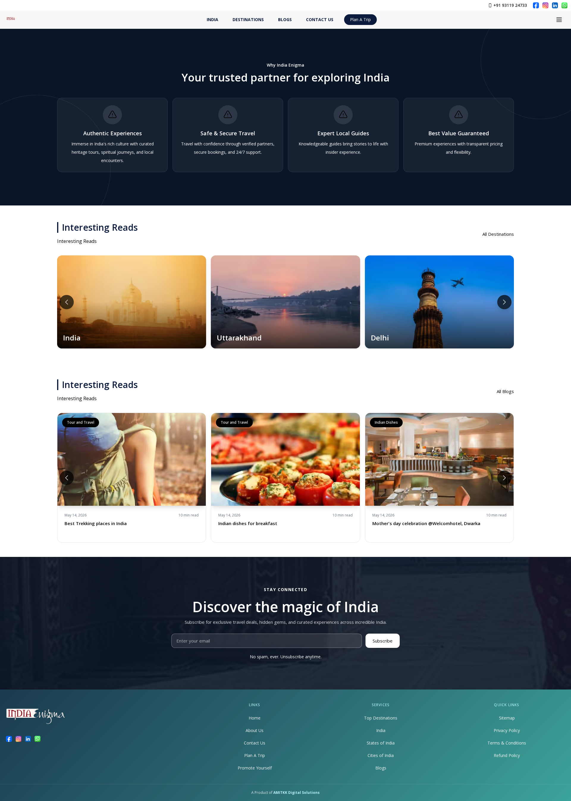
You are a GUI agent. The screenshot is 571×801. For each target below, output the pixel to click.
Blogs (380, 768)
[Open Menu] (559, 20)
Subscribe (383, 641)
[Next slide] (504, 302)
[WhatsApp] (564, 5)
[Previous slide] (66, 302)
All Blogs (505, 391)
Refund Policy (507, 755)
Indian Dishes (386, 422)
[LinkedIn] (555, 5)
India (380, 730)
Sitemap (507, 718)
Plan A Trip (360, 19)
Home (255, 718)
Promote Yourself (255, 768)
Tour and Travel (80, 422)
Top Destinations (380, 718)
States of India (381, 743)
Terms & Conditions (506, 743)
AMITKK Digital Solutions (296, 792)
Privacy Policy (507, 730)
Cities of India (381, 755)
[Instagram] (545, 5)
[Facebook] (536, 5)
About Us (254, 730)
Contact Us (254, 743)
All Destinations (498, 234)
